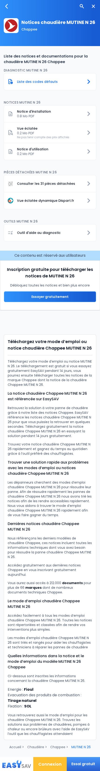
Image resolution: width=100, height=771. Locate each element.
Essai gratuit (83, 764)
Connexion (50, 764)
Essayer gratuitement (50, 296)
